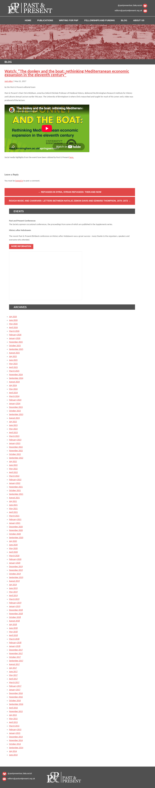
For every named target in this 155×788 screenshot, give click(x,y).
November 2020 (16, 530)
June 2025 (13, 360)
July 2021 (13, 501)
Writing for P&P (68, 20)
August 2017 (14, 664)
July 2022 (13, 461)
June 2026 (13, 320)
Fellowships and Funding (99, 20)
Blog (124, 20)
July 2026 (13, 317)
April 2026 (13, 327)
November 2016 (16, 697)
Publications (45, 20)
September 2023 (16, 414)
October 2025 (15, 346)
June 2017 (13, 672)
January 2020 (14, 563)
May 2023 (13, 429)
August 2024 (14, 382)
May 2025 (13, 364)
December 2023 (16, 407)
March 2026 (14, 331)
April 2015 (13, 722)
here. (71, 157)
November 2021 (16, 487)
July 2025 (13, 356)
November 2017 (16, 653)
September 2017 (16, 661)
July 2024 (13, 385)
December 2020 (16, 527)
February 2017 (15, 686)
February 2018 (15, 643)
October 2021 (15, 490)
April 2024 (13, 393)
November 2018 (16, 614)
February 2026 (15, 335)
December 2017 (16, 650)
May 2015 (13, 719)
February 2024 (15, 400)
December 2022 (16, 447)
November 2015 (16, 711)
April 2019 (13, 596)
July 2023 (13, 422)
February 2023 (15, 440)
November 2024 (16, 375)
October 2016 (15, 701)
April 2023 (13, 433)
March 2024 (14, 396)
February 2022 (15, 480)
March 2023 (14, 436)
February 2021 (15, 519)
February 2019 (15, 603)
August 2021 (14, 498)
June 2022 (13, 465)
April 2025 (13, 367)
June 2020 (13, 545)
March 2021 (14, 516)
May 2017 (13, 675)
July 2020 (13, 541)
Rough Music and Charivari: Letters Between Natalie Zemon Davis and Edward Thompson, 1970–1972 (70, 201)
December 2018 (16, 610)
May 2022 (13, 469)
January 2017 (14, 690)
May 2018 (13, 632)
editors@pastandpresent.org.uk (128, 11)
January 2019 (14, 606)
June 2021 (13, 505)
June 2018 (13, 628)
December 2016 (16, 693)
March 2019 (14, 599)
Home (28, 20)
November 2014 (16, 740)
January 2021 (14, 523)
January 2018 (14, 646)
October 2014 (15, 744)
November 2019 (16, 570)
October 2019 (15, 574)
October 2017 (15, 657)
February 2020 (15, 559)
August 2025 (14, 353)
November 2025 (16, 342)
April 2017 (13, 679)
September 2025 (16, 349)
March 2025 (14, 371)
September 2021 (16, 494)
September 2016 (16, 704)
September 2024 (16, 378)
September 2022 (16, 458)
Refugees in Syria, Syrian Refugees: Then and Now (69, 192)
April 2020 (13, 552)
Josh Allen (9, 81)
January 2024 (14, 404)
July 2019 (13, 585)
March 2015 (14, 726)
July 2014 (13, 751)
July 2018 (13, 624)
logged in (19, 181)
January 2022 (14, 483)
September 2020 (16, 538)
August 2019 (14, 581)
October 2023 (15, 411)
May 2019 (13, 592)
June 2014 (13, 755)
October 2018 (15, 617)
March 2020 (14, 556)
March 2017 (14, 682)
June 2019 (13, 588)
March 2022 (14, 476)
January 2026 (14, 338)
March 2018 (14, 639)
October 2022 (15, 454)
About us (138, 20)
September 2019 (16, 577)
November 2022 (16, 451)
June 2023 (13, 425)
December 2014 (16, 737)
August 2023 (14, 418)
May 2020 (13, 548)
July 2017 (13, 668)
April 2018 (13, 635)
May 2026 (13, 324)
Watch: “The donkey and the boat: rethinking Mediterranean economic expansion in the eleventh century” (67, 73)
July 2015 (13, 715)
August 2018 (14, 621)
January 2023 (14, 443)
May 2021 (13, 509)
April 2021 (13, 512)
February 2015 (15, 730)
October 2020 (15, 534)
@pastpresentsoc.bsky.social (130, 5)
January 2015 (14, 733)
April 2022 (13, 472)
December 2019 (16, 567)
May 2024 (13, 389)
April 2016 (13, 708)
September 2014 (16, 748)
